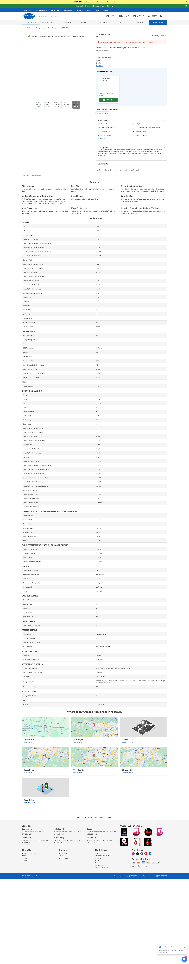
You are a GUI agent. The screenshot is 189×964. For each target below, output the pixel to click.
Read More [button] (101, 138)
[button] (186, 6)
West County (103, 113)
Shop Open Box (158, 22)
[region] (131, 89)
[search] (70, 16)
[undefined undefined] (108, 84)
